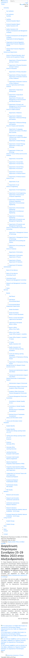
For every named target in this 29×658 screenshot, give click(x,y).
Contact (6, 530)
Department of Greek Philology (17, 140)
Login (26, 3)
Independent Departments (13, 306)
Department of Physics (15, 257)
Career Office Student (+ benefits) (18, 334)
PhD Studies (9, 486)
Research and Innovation (12, 494)
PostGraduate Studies (12, 481)
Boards (8, 293)
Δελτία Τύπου (15, 541)
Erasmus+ (8, 439)
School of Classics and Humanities (15, 126)
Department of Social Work (16, 158)
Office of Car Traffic (14, 329)
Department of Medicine (15, 112)
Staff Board (12, 296)
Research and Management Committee (16, 280)
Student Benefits (10, 426)
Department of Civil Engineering (17, 189)
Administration (7, 267)
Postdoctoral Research (12, 476)
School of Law (10, 178)
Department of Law (14, 181)
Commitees (9, 398)
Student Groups (10, 521)
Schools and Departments (10, 52)
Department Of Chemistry (15, 262)
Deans (8, 285)
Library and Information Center (14, 417)
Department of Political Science (17, 173)
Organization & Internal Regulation (15, 39)
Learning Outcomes (11, 449)
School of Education (11, 68)
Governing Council (11, 275)
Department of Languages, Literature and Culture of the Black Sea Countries (18, 130)
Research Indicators (11, 504)
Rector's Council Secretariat (16, 314)
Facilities (8, 16)
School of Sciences (11, 248)
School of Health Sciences (13, 109)
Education (6, 422)
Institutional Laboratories (12, 499)
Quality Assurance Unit (12, 26)
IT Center (11, 339)
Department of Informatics (16, 252)
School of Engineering (12, 186)
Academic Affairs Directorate (16, 388)
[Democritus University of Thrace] (5, 2)
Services (6, 289)
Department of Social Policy (16, 163)
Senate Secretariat (14, 309)
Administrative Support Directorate (18, 383)
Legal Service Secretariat (15, 319)
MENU (26, 6)
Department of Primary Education (17, 71)
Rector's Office (13, 324)
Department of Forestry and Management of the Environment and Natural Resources (17, 99)
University (6, 7)
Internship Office (10, 444)
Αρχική (10, 541)
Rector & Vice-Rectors (12, 270)
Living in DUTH (7, 517)
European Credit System (12, 453)
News (5, 526)
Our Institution (10, 11)
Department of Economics (16, 168)
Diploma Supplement (11, 458)
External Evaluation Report (13, 21)
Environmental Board (14, 301)
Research (6, 491)
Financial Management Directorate (18, 393)
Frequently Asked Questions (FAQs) (15, 463)
